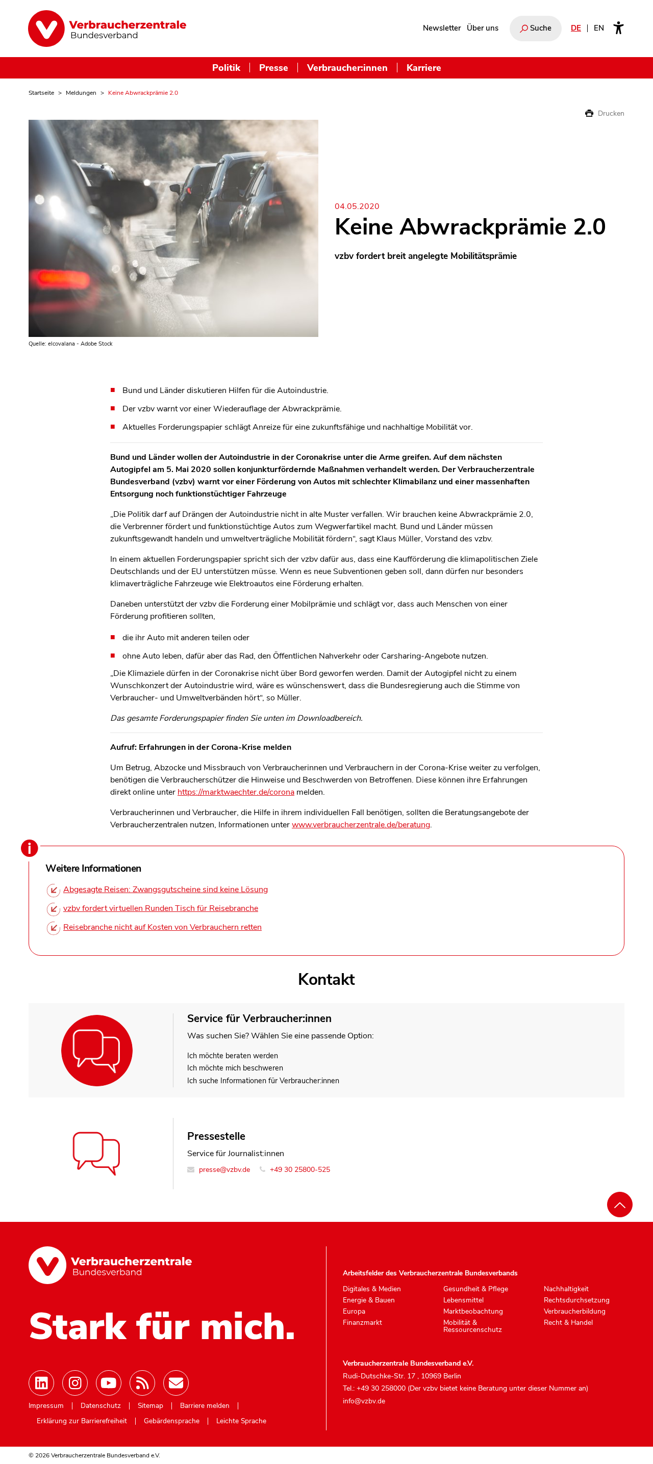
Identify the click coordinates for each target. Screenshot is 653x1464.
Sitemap (150, 1405)
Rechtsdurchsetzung (577, 1300)
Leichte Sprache (241, 1421)
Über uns (482, 28)
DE (576, 28)
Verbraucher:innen (347, 67)
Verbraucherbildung (575, 1311)
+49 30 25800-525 (299, 1169)
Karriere (424, 67)
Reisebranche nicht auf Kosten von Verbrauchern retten (162, 927)
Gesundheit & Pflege (475, 1289)
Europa (354, 1311)
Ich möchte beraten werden (232, 1056)
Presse (273, 67)
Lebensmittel (463, 1300)
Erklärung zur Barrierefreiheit (82, 1421)
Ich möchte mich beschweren (235, 1068)
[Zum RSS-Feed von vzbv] (142, 1383)
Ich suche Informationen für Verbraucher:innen (263, 1081)
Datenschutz (101, 1405)
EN (599, 28)
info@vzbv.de (364, 1401)
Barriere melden (205, 1405)
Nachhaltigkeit (566, 1289)
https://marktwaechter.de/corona (236, 792)
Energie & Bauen (369, 1300)
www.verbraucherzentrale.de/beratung (361, 824)
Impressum (46, 1405)
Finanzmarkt (362, 1322)
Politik (226, 67)
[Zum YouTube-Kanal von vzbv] (108, 1383)
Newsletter (442, 28)
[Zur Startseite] (107, 28)
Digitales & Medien (372, 1289)
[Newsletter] (176, 1383)
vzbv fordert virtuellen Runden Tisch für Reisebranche (160, 908)
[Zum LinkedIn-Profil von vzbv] (41, 1383)
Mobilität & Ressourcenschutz (472, 1326)
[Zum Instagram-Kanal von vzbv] (75, 1383)
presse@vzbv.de (223, 1169)
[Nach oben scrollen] (620, 1204)
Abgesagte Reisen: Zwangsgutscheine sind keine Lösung (165, 889)
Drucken (610, 113)
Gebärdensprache (171, 1421)
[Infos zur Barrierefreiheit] (618, 28)
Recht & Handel (568, 1322)
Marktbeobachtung (473, 1311)
